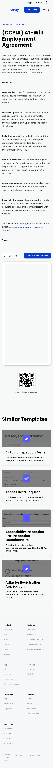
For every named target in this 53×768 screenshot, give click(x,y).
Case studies (31, 709)
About (29, 699)
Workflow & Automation (35, 649)
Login (44, 10)
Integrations (8, 679)
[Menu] (6, 10)
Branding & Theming (35, 639)
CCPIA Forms (20, 24)
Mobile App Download (11, 684)
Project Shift (8, 704)
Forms (6, 639)
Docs (5, 634)
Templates (7, 24)
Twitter (8, 743)
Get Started (32, 10)
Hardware (7, 674)
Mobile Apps (31, 629)
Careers (29, 704)
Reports (6, 644)
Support (30, 3)
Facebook (9, 738)
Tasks (6, 649)
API (5, 669)
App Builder (8, 629)
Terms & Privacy (33, 714)
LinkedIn (9, 733)
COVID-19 (30, 674)
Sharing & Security (34, 644)
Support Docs (8, 709)
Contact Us (8, 728)
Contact (39, 3)
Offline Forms (31, 634)
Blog (5, 699)
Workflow (7, 654)
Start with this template (37, 255)
